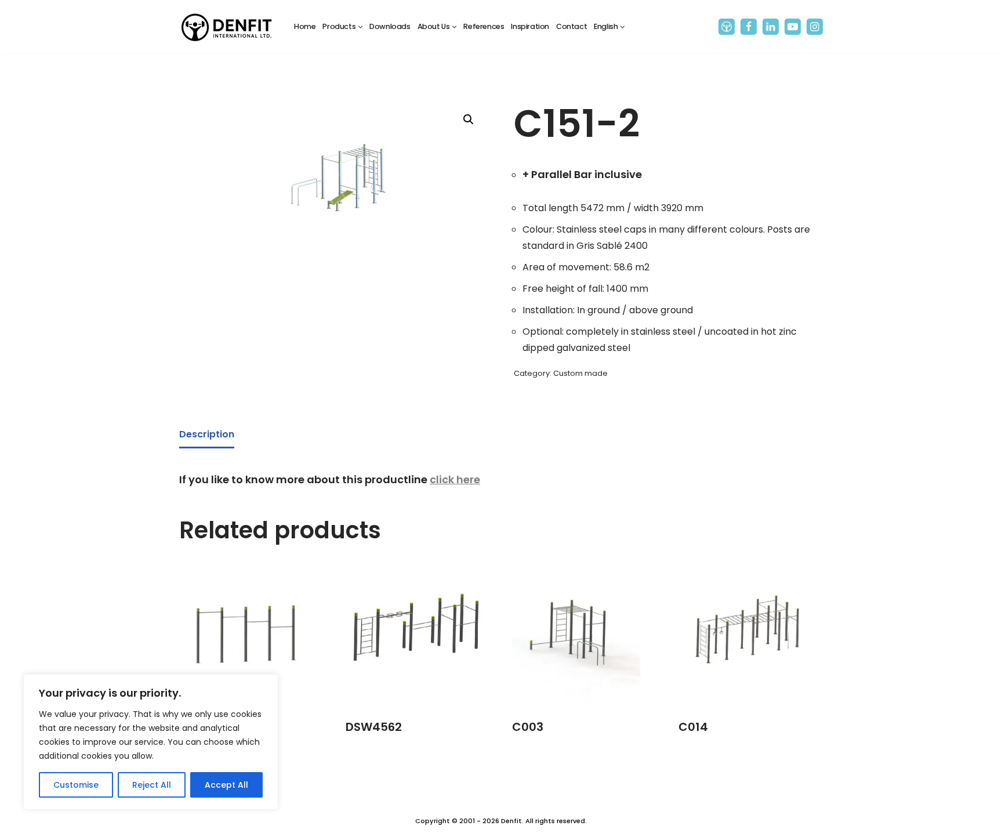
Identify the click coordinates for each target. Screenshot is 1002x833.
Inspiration (530, 26)
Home (304, 26)
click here (455, 479)
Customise (76, 785)
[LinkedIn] (771, 27)
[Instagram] (815, 27)
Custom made (580, 373)
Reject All (151, 785)
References (483, 26)
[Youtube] (793, 27)
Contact (571, 26)
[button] (360, 27)
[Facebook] (748, 27)
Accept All (226, 785)
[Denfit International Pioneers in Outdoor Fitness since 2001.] (226, 26)
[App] (726, 27)
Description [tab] (206, 434)
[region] (150, 742)
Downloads (389, 26)
